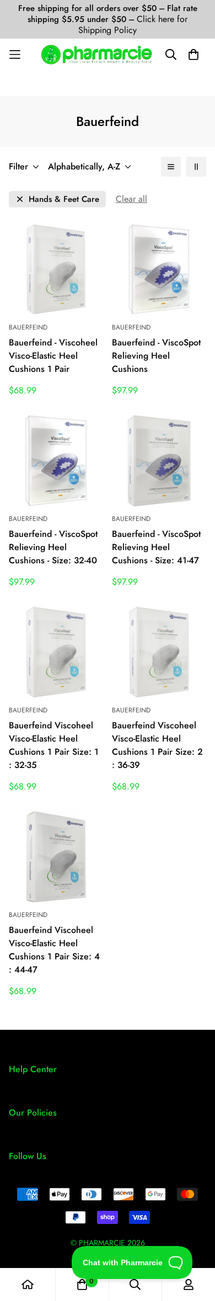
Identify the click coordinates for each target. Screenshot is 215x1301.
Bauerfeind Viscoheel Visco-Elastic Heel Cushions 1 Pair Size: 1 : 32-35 (54, 745)
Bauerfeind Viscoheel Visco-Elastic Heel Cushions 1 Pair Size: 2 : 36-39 (157, 745)
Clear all (131, 199)
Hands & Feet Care (64, 199)
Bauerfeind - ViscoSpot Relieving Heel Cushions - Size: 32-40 (53, 547)
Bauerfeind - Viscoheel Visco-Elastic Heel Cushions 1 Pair (53, 355)
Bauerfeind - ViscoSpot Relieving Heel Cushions (156, 355)
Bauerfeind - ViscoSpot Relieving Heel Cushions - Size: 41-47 (156, 547)
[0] (82, 1284)
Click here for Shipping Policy (132, 24)
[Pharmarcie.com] (96, 54)
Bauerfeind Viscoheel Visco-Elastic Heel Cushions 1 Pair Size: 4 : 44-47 (54, 950)
